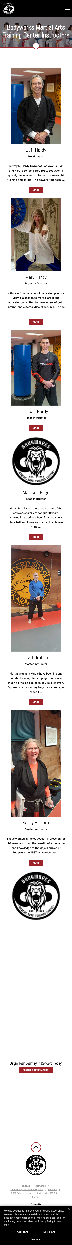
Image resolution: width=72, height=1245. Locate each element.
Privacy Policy (45, 1221)
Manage (36, 1239)
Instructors (40, 1185)
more (36, 190)
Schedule (52, 1189)
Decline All (49, 1231)
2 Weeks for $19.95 (47, 1193)
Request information (36, 1070)
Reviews (25, 1185)
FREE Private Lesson (21, 1193)
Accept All (22, 1231)
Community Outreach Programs (27, 1189)
